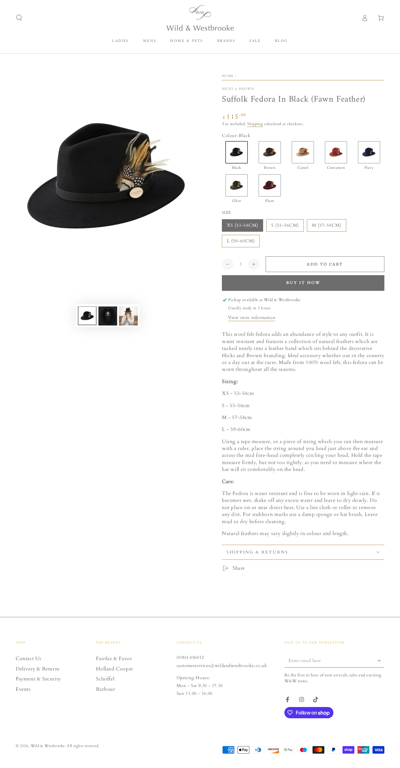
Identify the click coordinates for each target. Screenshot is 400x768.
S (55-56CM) (285, 225)
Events (23, 689)
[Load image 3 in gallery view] (128, 316)
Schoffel (105, 678)
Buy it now (303, 282)
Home (227, 76)
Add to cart (325, 264)
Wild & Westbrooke (48, 745)
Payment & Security (38, 678)
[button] (19, 18)
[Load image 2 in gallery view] (107, 316)
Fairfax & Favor (114, 658)
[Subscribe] (380, 660)
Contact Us (28, 658)
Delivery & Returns (38, 668)
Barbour (105, 689)
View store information (251, 318)
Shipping (255, 123)
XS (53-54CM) (242, 225)
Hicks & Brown (238, 89)
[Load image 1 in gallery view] (87, 316)
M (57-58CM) (326, 225)
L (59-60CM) (241, 241)
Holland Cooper (114, 668)
